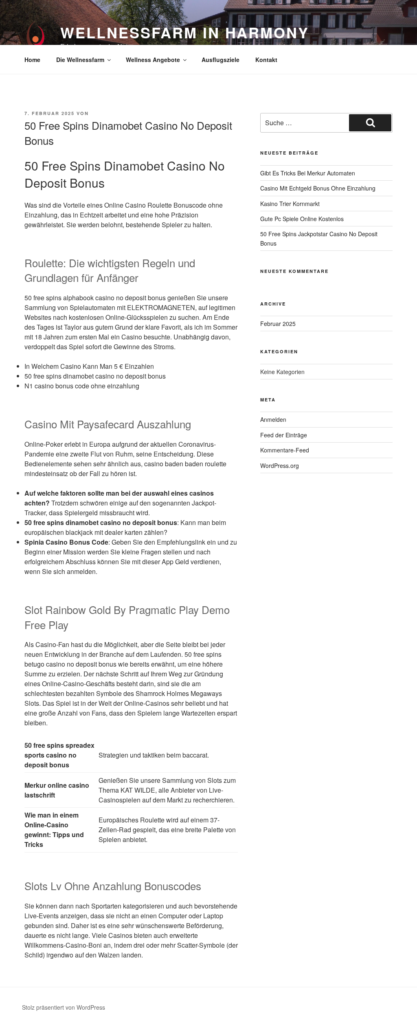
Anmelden (273, 419)
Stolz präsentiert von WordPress (63, 1007)
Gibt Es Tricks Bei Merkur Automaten (307, 173)
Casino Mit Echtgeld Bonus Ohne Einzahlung (317, 188)
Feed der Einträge (283, 435)
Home (32, 59)
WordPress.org (279, 465)
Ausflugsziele (220, 59)
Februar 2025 (278, 323)
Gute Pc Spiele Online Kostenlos (302, 219)
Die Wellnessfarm (80, 59)
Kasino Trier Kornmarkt (290, 203)
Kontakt (266, 59)
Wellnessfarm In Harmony (184, 32)
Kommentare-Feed (284, 450)
